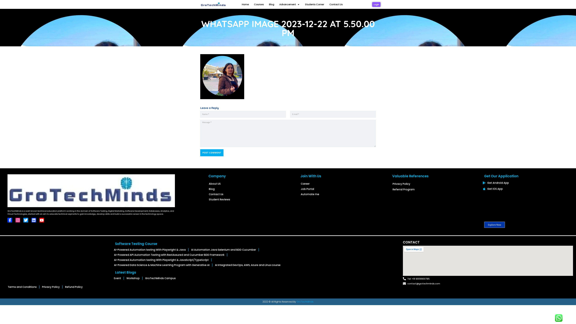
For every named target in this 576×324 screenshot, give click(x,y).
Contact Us (336, 4)
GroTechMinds (305, 301)
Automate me (310, 194)
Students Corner (314, 4)
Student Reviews (219, 199)
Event (117, 278)
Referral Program (404, 189)
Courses (259, 4)
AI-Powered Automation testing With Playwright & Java (150, 250)
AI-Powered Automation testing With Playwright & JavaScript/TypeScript (161, 260)
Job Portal (307, 189)
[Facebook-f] (10, 220)
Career (305, 184)
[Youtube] (41, 220)
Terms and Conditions (22, 287)
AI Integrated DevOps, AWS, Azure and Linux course (247, 265)
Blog (271, 4)
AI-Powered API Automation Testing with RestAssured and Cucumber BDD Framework (169, 255)
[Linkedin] (34, 220)
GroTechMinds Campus (160, 278)
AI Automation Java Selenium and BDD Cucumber (223, 250)
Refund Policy (74, 287)
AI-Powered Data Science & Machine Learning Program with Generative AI (162, 265)
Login (376, 4)
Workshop (133, 278)
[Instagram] (17, 220)
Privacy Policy (401, 184)
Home (245, 4)
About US (215, 184)
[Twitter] (25, 220)
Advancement (287, 4)
